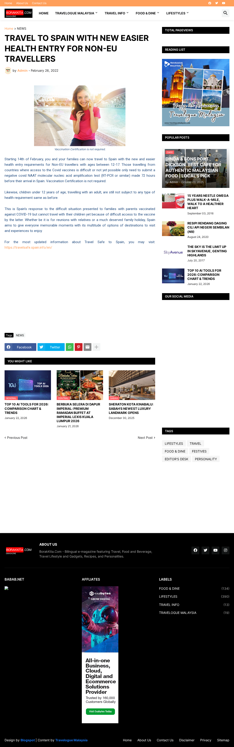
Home (8, 3)
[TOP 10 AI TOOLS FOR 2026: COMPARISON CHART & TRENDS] (173, 275)
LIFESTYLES (175, 13)
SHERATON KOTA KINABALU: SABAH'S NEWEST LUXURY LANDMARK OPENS (131, 408)
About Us (22, 3)
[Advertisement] (195, 497)
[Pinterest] (78, 347)
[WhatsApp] (70, 347)
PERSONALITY (206, 459)
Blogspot (28, 740)
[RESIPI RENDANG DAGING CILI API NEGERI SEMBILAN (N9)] (173, 228)
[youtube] (223, 3)
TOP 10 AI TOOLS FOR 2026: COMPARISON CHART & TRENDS (26, 408)
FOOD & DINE (146, 13)
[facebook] (209, 3)
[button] (225, 13)
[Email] (87, 347)
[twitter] (216, 3)
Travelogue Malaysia (71, 740)
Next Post (145, 437)
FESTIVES (199, 451)
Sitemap (223, 740)
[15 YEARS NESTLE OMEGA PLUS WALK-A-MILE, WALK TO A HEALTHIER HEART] (173, 201)
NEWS (21, 28)
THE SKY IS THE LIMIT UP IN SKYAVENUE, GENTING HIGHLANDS (207, 251)
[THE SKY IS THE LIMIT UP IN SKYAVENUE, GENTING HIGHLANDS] (173, 252)
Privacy (205, 740)
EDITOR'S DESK (176, 459)
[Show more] (96, 347)
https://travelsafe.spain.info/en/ (28, 247)
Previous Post (17, 437)
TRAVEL (195, 443)
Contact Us (39, 3)
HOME (44, 13)
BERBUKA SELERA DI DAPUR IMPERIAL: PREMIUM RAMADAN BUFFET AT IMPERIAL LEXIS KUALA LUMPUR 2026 (78, 412)
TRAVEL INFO (115, 13)
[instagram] (225, 550)
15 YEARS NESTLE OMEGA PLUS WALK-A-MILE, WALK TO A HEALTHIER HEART (208, 202)
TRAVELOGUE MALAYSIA (74, 13)
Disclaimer (186, 740)
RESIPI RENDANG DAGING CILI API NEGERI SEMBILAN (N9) (208, 227)
